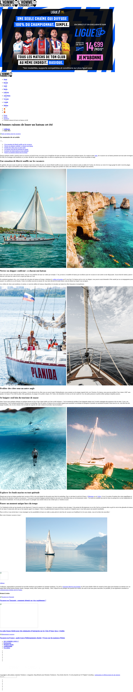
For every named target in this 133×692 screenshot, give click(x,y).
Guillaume (7, 129)
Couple (6, 102)
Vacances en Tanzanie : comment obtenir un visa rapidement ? (23, 600)
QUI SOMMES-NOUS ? (11, 641)
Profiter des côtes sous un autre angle (15, 147)
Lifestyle (6, 92)
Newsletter (7, 648)
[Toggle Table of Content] (1, 141)
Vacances (6, 118)
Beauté (6, 82)
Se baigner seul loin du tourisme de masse (16, 149)
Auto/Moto (7, 95)
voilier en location (58, 279)
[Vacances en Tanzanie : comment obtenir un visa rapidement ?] (66, 597)
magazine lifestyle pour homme (72, 586)
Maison (6, 105)
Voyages (6, 99)
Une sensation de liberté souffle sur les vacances (18, 144)
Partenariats (7, 643)
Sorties (6, 117)
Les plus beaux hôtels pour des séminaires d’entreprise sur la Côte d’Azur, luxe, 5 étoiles (32, 631)
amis (96, 155)
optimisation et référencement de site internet (107, 675)
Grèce (99, 496)
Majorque (91, 496)
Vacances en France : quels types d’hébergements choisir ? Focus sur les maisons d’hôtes (32, 638)
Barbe (5, 89)
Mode (5, 79)
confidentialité (8, 646)
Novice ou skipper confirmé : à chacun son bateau (18, 146)
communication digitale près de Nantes (11, 590)
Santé (5, 86)
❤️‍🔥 (4, 109)
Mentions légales (9, 644)
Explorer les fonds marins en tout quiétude (16, 151)
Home (5, 115)
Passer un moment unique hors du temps (15, 152)
